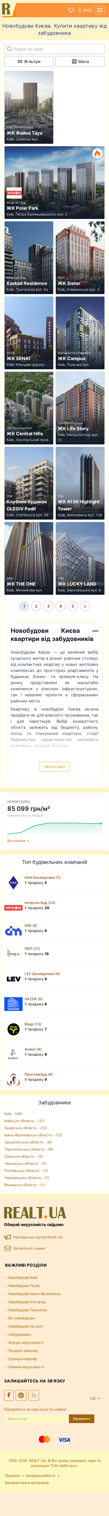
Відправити (81, 1419)
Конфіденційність (41, 1475)
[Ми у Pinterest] (21, 1395)
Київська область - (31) (24, 1121)
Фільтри (32, 61)
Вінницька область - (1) (24, 1185)
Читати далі (54, 766)
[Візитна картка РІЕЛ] (14, 951)
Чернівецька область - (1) (26, 1177)
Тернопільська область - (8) (28, 1149)
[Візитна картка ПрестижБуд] (14, 1077)
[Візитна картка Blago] (14, 1026)
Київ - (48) (13, 1113)
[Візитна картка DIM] (14, 928)
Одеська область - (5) (23, 1156)
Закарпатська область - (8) (28, 1142)
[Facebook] (9, 1395)
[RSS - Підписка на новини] (33, 1395)
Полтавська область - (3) (26, 1170)
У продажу (36, 882)
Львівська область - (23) (25, 1128)
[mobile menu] (100, 10)
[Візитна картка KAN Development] (14, 880)
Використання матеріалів (27, 1482)
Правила (12, 1475)
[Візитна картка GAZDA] (14, 1001)
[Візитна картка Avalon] (14, 1051)
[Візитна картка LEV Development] (14, 976)
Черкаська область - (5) (25, 1163)
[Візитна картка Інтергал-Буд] (14, 905)
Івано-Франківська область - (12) (33, 1135)
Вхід (87, 10)
